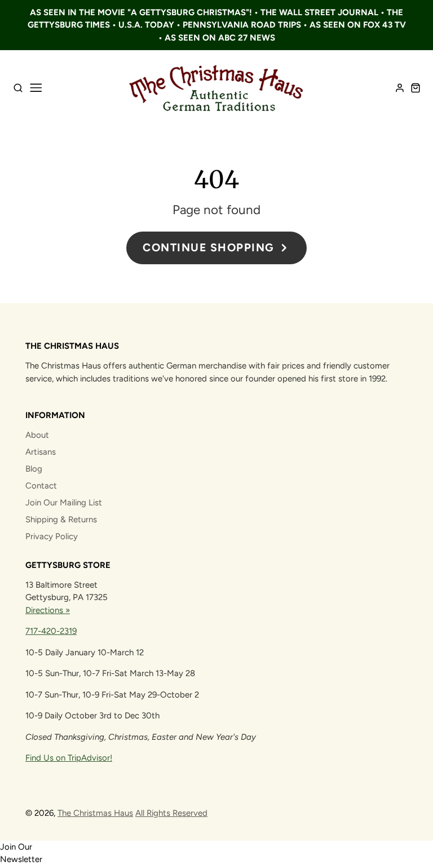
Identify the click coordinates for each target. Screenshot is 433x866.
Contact (41, 486)
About (37, 435)
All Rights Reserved (171, 813)
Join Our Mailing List (63, 503)
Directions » (47, 610)
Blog (33, 469)
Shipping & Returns (61, 519)
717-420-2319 (51, 631)
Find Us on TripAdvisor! (68, 758)
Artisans (40, 452)
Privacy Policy (51, 536)
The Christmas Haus (95, 813)
